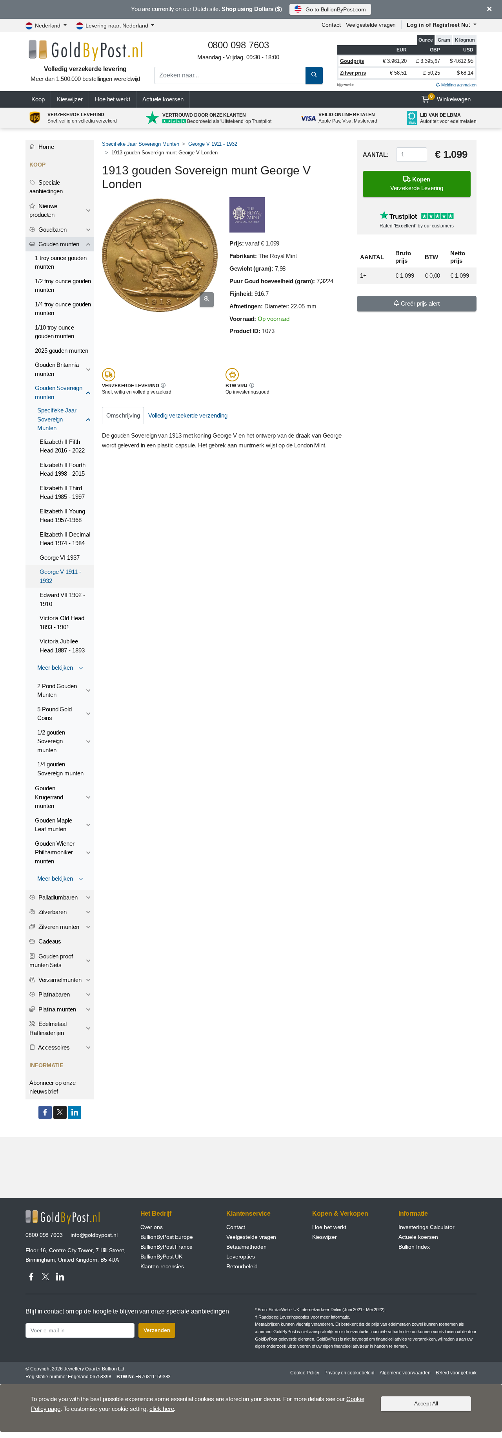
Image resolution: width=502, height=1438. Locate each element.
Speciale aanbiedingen (46, 187)
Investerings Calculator (426, 1227)
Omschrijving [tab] (123, 415)
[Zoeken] (314, 75)
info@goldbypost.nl (94, 1235)
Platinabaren (53, 994)
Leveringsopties (294, 1317)
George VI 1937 (60, 557)
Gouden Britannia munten (57, 369)
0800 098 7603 (44, 1235)
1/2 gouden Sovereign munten (51, 741)
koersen (163, 99)
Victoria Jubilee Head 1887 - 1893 (62, 646)
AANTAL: (375, 154)
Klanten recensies (162, 1266)
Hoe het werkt (112, 99)
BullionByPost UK (161, 1256)
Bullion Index (414, 1247)
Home (45, 146)
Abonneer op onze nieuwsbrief (52, 1087)
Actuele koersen (418, 1237)
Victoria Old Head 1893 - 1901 (62, 622)
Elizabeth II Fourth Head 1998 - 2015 (62, 469)
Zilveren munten (58, 926)
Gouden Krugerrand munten (49, 797)
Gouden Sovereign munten (58, 392)
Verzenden (157, 1330)
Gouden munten (58, 244)
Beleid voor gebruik (456, 1373)
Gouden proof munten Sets (51, 961)
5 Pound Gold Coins (54, 714)
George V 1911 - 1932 (212, 144)
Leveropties (240, 1256)
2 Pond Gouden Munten (57, 690)
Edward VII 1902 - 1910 (62, 599)
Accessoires (53, 1047)
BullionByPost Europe (166, 1237)
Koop (38, 99)
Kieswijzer (70, 99)
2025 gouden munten (61, 350)
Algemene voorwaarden (405, 1373)
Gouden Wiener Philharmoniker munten (55, 852)
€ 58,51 (398, 73)
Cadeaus (49, 941)
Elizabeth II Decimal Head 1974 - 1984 (65, 539)
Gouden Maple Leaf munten (53, 825)
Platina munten (56, 1009)
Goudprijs (352, 61)
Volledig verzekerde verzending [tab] (187, 415)
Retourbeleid (242, 1266)
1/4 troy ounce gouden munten (63, 309)
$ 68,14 (465, 73)
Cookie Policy (304, 1373)
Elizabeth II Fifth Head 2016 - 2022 (62, 446)
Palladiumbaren (57, 897)
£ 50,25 (431, 73)
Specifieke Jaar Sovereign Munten (140, 144)
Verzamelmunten (59, 979)
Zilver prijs (353, 73)
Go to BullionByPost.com (336, 9)
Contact (331, 25)
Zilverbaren (52, 912)
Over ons (151, 1227)
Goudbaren (52, 229)
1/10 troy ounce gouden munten (54, 332)
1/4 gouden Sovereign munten (60, 769)
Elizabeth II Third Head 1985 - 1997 (62, 492)
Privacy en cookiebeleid (349, 1373)
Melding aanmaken (458, 84)
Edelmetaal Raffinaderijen (48, 1028)
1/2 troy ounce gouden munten (63, 285)
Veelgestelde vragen (371, 25)
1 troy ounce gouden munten (60, 262)
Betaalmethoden (246, 1247)
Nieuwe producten (43, 210)
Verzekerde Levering (416, 184)
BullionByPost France (166, 1247)
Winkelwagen (450, 98)
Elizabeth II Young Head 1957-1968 (62, 516)
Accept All (426, 1403)
